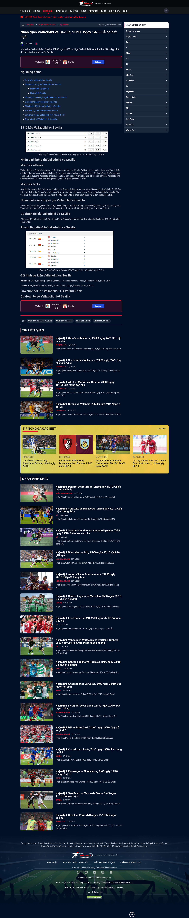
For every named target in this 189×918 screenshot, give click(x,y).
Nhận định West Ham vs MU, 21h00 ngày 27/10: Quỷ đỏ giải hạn (88, 554)
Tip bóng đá (61, 11)
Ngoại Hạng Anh (133, 31)
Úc (127, 86)
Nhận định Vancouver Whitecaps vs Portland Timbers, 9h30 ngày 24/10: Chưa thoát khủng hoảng (87, 641)
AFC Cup (129, 75)
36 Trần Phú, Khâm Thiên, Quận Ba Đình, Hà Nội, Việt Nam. (98, 887)
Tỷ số (103, 11)
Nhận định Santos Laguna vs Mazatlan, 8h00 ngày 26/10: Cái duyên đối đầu (89, 598)
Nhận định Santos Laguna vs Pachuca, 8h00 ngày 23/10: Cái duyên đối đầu (88, 663)
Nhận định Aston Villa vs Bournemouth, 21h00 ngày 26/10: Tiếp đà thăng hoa (86, 576)
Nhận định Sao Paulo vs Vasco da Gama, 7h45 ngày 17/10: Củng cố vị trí (86, 795)
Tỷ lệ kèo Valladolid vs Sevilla (38, 80)
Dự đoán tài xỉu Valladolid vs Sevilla (41, 102)
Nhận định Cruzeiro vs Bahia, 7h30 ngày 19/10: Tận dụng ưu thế (89, 751)
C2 (127, 64)
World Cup (130, 130)
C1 (127, 59)
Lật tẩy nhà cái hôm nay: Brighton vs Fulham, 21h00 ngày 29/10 (38, 463)
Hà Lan (129, 114)
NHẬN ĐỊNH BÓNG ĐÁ (47, 25)
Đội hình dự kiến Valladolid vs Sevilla (41, 110)
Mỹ (127, 108)
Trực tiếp (93, 11)
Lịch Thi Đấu (114, 11)
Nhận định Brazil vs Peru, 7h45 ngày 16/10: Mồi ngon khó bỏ (86, 816)
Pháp (128, 53)
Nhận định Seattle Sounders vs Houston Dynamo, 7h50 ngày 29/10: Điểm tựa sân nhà (88, 532)
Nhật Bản (130, 125)
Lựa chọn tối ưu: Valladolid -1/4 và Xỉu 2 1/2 (45, 115)
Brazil (128, 70)
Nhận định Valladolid (39, 89)
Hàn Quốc (130, 119)
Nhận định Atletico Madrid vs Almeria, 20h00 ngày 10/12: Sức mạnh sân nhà (85, 383)
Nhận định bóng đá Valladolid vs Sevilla (43, 84)
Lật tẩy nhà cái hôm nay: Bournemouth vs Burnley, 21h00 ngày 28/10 (75, 463)
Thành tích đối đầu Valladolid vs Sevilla (42, 106)
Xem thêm (161, 428)
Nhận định (48, 11)
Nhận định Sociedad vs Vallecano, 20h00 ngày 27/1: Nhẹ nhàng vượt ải (88, 362)
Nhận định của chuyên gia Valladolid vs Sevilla (45, 97)
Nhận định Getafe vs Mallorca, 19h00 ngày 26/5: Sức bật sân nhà (88, 340)
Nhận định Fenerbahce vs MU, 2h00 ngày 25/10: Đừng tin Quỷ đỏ (88, 619)
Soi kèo (36, 11)
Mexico (129, 103)
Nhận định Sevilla (38, 93)
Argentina (130, 92)
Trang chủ (25, 11)
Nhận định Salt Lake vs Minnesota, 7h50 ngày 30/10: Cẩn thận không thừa (89, 510)
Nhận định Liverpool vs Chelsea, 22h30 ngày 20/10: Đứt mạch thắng (88, 707)
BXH (125, 11)
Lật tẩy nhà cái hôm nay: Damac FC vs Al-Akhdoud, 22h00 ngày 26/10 (149, 463)
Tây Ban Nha (64, 25)
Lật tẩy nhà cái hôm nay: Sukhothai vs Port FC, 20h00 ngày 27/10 (110, 463)
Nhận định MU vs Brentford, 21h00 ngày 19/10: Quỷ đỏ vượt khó (87, 729)
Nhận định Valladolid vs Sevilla (40, 321)
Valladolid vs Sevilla (102, 321)
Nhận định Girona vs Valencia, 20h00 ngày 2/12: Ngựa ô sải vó (88, 405)
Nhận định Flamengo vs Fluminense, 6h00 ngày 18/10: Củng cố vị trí (87, 773)
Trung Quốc (131, 97)
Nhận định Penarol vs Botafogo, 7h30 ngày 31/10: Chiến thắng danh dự (88, 488)
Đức (127, 42)
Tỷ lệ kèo (74, 11)
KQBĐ (83, 11)
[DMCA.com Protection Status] (94, 898)
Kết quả (98, 62)
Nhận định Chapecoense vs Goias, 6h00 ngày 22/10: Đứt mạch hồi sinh (88, 685)
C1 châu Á (130, 81)
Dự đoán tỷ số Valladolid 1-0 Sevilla (41, 119)
